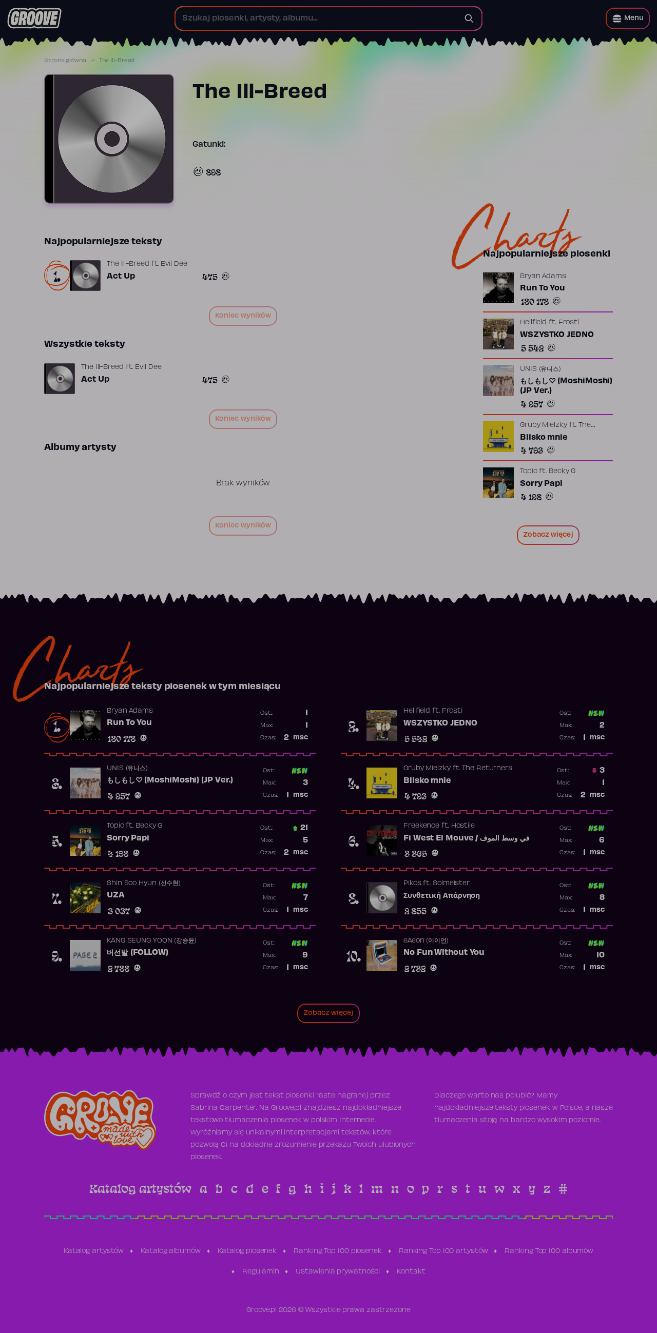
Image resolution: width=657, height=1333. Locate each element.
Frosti (568, 323)
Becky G (562, 471)
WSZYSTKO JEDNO (557, 335)
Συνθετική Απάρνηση (441, 895)
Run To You (542, 288)
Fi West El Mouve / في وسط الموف (466, 838)
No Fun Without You (444, 952)
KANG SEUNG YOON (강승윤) (152, 941)
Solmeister (451, 883)
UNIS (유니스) (540, 369)
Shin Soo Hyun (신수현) (144, 883)
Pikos (412, 883)
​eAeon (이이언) (426, 941)
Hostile (463, 826)
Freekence (421, 826)
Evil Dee (174, 264)
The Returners (487, 769)
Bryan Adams (543, 276)
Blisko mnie (544, 437)
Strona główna (65, 60)
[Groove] (34, 18)
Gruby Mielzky (543, 425)
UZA (116, 895)
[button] (628, 18)
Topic (528, 471)
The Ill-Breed (128, 264)
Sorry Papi (541, 483)
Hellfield (533, 323)
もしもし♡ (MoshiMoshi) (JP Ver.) (566, 386)
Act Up (120, 276)
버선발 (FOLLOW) (137, 952)
